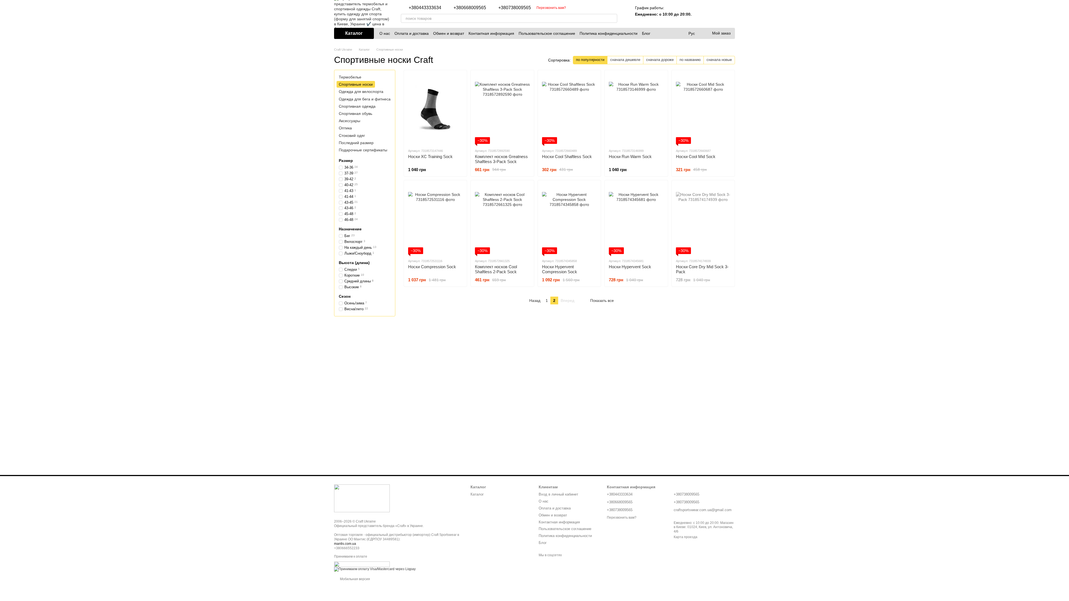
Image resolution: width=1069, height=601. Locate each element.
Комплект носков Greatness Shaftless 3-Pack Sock (501, 159)
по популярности (590, 60)
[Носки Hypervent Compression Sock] (569, 219)
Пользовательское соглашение (547, 33)
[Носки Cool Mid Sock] (703, 109)
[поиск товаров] (612, 18)
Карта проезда (685, 537)
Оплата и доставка (411, 33)
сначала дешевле (625, 60)
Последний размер (356, 142)
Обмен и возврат (448, 33)
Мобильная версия (354, 579)
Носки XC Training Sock (430, 156)
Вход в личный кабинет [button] (558, 494)
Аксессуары (349, 121)
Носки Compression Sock (432, 266)
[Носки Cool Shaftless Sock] (569, 109)
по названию (690, 60)
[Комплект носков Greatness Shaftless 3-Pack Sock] (502, 109)
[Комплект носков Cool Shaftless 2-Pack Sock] (502, 219)
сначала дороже (660, 60)
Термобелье (350, 77)
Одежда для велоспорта (361, 91)
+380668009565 (469, 8)
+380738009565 (514, 8)
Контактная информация (491, 33)
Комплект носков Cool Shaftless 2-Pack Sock (496, 269)
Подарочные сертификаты (363, 150)
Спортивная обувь (355, 113)
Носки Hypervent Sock (630, 266)
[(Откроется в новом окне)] (362, 564)
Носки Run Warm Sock (630, 156)
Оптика (345, 128)
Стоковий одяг (352, 135)
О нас (384, 33)
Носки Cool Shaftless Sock (567, 156)
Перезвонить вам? (551, 8)
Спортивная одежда (357, 106)
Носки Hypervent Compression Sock (559, 269)
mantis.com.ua (345, 544)
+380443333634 (425, 8)
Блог (646, 33)
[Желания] (716, 13)
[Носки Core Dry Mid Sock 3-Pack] (703, 219)
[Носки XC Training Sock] (435, 109)
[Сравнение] (701, 13)
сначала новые (719, 60)
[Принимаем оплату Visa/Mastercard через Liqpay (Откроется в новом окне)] (375, 569)
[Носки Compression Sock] (435, 219)
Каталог (477, 494)
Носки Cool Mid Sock (695, 156)
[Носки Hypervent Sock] (636, 219)
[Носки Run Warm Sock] (636, 109)
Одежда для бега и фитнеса (365, 99)
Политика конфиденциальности (609, 33)
